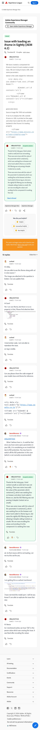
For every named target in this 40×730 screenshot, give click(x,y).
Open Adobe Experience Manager (21, 26)
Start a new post (22, 245)
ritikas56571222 (14, 57)
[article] (20, 276)
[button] (11, 52)
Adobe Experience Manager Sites (11, 9)
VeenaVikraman (14, 433)
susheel (11, 261)
